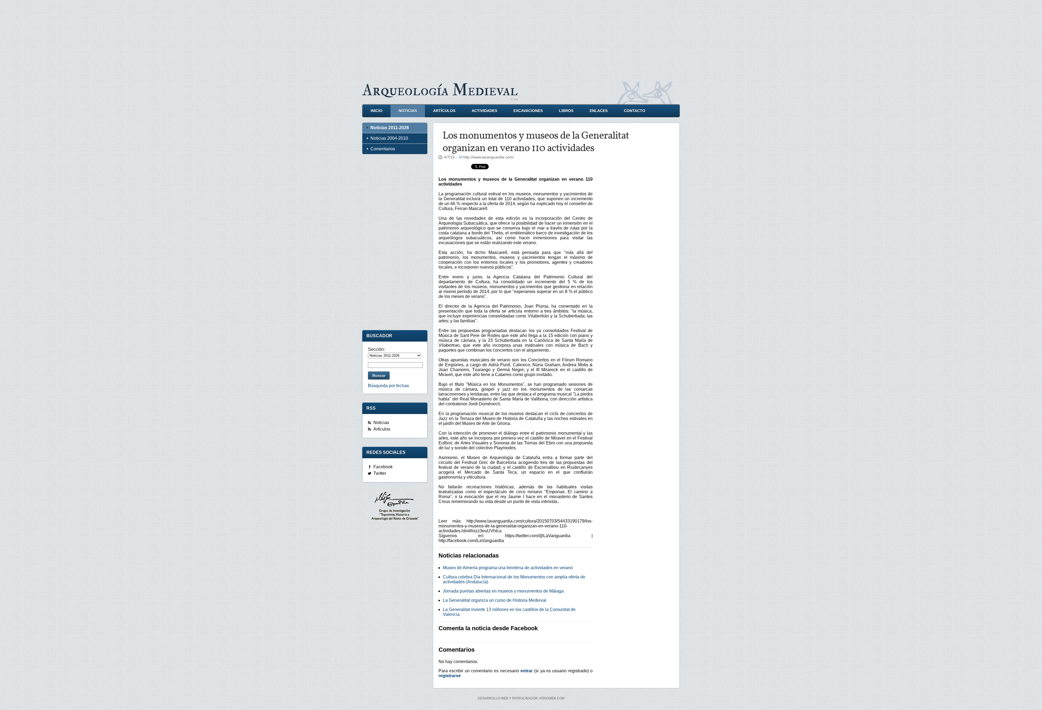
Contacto (634, 111)
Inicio (376, 111)
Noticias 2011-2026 (389, 127)
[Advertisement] (521, 38)
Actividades (484, 111)
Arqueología (440, 90)
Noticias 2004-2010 (389, 138)
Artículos (444, 111)
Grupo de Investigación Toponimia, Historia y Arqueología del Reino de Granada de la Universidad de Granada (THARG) (395, 507)
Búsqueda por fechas (388, 385)
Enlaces (599, 111)
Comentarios (382, 149)
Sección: (376, 349)
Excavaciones (528, 111)
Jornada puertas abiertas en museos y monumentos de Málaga (503, 591)
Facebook (383, 466)
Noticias (408, 111)
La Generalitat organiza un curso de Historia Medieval (494, 600)
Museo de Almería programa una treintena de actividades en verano (508, 567)
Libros (566, 111)
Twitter (379, 473)
